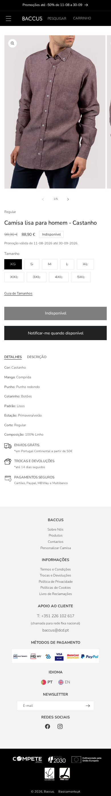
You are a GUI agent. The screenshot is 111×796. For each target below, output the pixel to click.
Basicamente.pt (69, 791)
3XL (39, 277)
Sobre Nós (55, 529)
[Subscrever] (87, 705)
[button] (57, 18)
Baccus (49, 791)
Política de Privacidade (56, 581)
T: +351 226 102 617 (55, 616)
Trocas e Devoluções (55, 575)
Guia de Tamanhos (18, 293)
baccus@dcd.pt (55, 630)
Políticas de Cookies (55, 587)
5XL (84, 277)
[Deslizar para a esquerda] (43, 199)
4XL (62, 277)
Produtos (56, 535)
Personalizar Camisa (55, 548)
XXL (17, 277)
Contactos (55, 541)
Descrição (36, 357)
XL (88, 264)
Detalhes (13, 357)
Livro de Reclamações (55, 594)
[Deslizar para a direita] (68, 199)
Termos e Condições (55, 569)
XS (16, 264)
